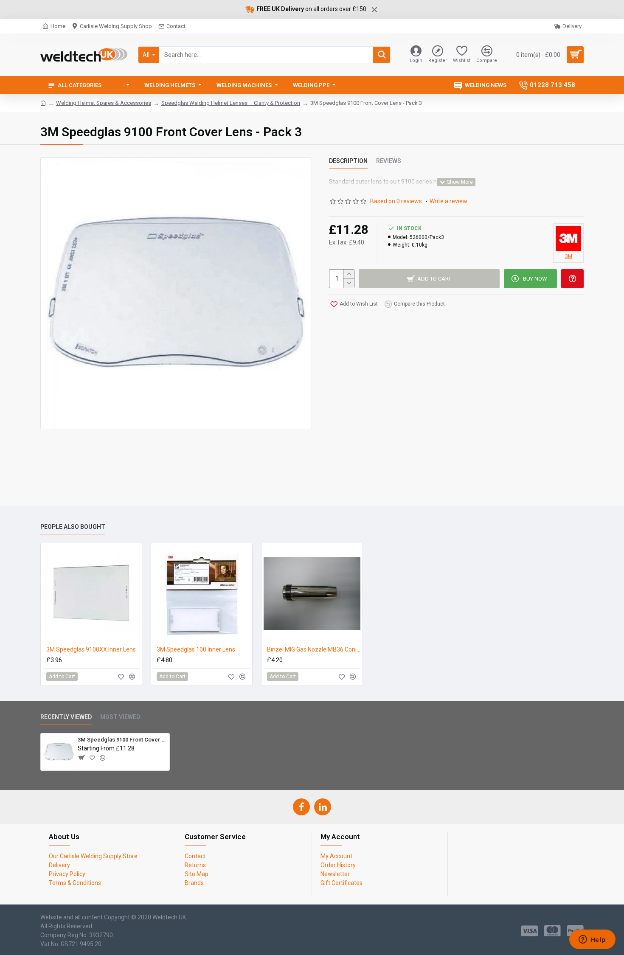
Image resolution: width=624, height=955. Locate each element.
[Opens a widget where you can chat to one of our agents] (592, 940)
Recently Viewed (66, 716)
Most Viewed (120, 716)
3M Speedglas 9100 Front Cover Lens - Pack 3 (122, 739)
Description (348, 160)
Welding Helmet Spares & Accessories (103, 103)
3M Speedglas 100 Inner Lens (196, 649)
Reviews (388, 160)
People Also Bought (72, 526)
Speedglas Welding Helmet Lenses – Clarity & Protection (230, 103)
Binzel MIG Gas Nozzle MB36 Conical (313, 649)
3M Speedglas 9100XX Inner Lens (91, 649)
